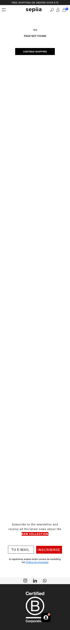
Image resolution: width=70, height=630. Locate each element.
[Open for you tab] (46, 617)
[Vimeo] (35, 580)
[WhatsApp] (45, 580)
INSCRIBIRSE (49, 549)
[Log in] (58, 10)
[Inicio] (33, 10)
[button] (52, 9)
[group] (35, 2)
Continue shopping (35, 51)
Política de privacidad (37, 562)
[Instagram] (25, 580)
